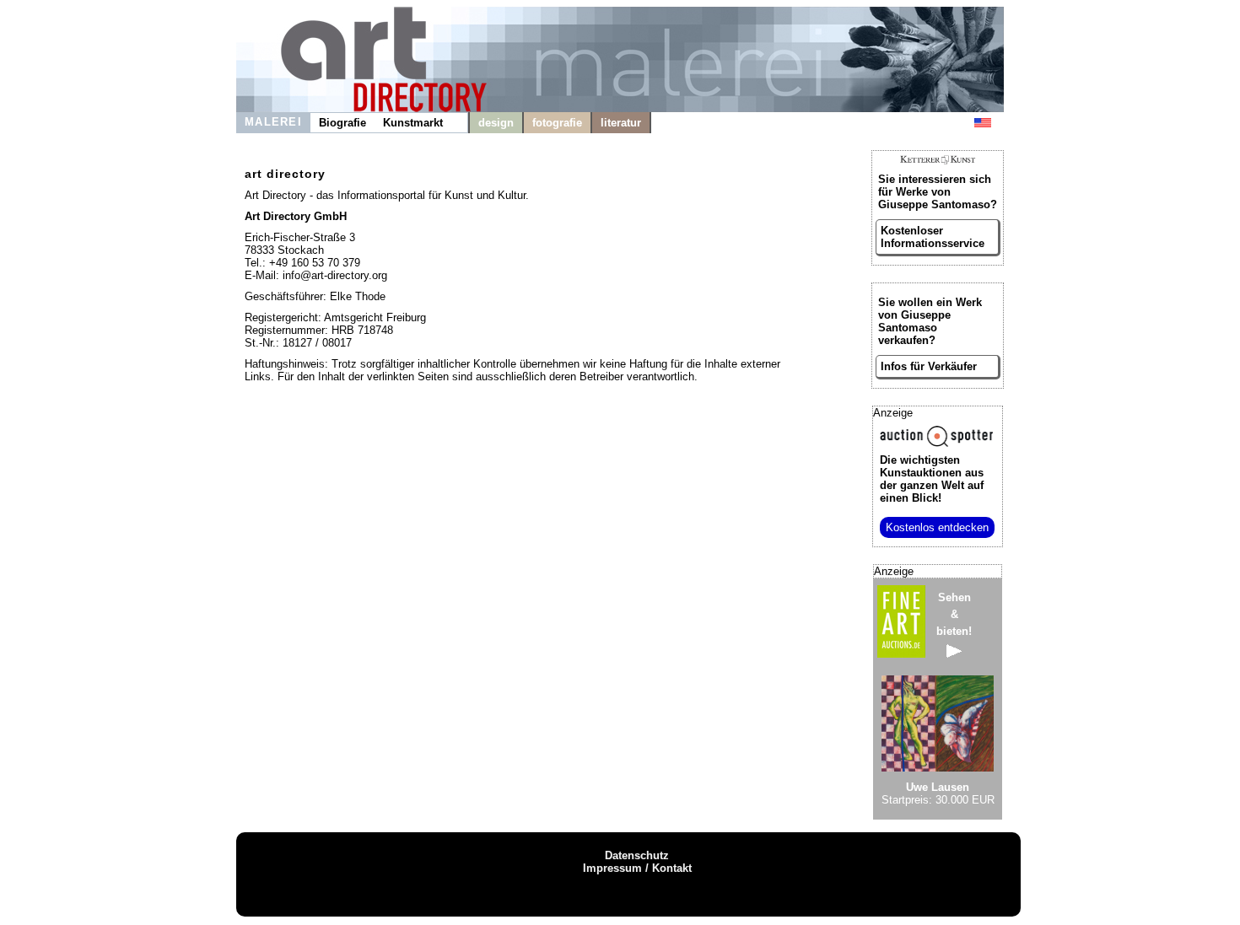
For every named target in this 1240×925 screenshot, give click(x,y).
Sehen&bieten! (954, 614)
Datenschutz (637, 855)
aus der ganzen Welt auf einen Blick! (932, 479)
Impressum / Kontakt (637, 868)
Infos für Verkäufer (929, 366)
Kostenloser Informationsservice (932, 237)
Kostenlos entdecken (937, 527)
